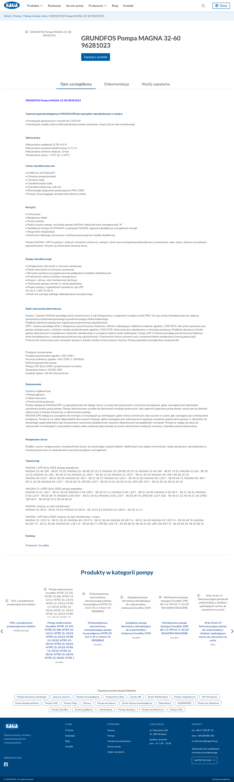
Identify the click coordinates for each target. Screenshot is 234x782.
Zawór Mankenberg (158, 696)
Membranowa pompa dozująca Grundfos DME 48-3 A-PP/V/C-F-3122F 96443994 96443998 (174, 628)
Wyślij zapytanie (156, 84)
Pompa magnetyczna (184, 696)
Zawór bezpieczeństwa (27, 703)
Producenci (96, 6)
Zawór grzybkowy (84, 709)
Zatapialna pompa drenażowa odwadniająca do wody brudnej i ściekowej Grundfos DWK (136, 628)
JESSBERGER (184, 703)
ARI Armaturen (209, 696)
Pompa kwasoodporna (87, 696)
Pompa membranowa (153, 709)
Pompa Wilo (176, 709)
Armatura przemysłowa (119, 741)
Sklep (223, 6)
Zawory (111, 730)
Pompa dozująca (126, 709)
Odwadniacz (164, 703)
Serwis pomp (75, 6)
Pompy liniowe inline (35, 16)
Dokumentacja (116, 84)
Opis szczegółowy (76, 84)
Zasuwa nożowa (61, 696)
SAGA (7, 16)
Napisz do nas (203, 760)
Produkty (33, 6)
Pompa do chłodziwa (208, 703)
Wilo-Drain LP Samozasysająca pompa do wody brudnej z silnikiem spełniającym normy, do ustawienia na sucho (213, 631)
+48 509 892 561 (205, 735)
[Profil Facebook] (6, 764)
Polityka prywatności (221, 779)
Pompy (17, 16)
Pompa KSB (51, 703)
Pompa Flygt (70, 703)
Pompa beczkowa (106, 703)
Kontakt (128, 6)
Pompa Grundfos (59, 709)
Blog (115, 6)
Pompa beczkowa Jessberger (32, 696)
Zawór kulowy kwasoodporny (137, 703)
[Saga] (12, 6)
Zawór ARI (135, 696)
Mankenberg (105, 709)
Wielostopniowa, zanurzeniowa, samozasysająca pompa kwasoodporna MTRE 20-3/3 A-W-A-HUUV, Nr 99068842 (98, 631)
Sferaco (87, 703)
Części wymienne (115, 751)
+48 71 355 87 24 (204, 730)
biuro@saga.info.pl (208, 741)
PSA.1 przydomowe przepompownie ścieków (21, 624)
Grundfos (44, 545)
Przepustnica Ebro (115, 696)
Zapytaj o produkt (95, 57)
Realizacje (54, 6)
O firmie (69, 730)
